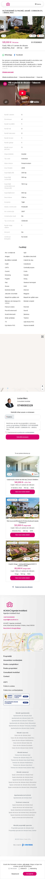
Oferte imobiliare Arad (9, 77)
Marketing (33, 868)
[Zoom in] (42, 386)
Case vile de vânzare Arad (22, 735)
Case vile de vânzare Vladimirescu (22, 740)
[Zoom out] (42, 389)
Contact (6, 676)
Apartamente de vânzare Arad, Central (22, 728)
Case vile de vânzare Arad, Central (22, 748)
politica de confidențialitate (26, 432)
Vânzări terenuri (22, 752)
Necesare (13, 868)
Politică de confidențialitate (13, 690)
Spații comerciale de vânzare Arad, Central (23, 785)
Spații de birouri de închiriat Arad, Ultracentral (22, 812)
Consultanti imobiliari (11, 672)
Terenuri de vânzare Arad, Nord (22, 765)
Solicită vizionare (22, 437)
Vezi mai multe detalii (22, 492)
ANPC (5, 682)
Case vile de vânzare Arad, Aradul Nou (22, 738)
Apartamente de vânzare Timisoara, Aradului (22, 725)
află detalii (26, 864)
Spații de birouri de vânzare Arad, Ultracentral (22, 782)
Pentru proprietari (10, 668)
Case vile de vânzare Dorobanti (22, 745)
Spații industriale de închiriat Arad (22, 805)
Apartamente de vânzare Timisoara (22, 720)
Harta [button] (41, 36)
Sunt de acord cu (21, 432)
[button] (2, 26)
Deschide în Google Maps (12, 628)
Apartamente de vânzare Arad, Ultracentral (22, 723)
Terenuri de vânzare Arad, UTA (22, 757)
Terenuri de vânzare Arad (22, 755)
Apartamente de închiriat (22, 795)
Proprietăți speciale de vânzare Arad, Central (22, 830)
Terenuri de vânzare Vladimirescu (22, 762)
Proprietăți (7, 656)
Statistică (23, 868)
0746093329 (25, 405)
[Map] (22, 363)
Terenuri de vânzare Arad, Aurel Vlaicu (22, 760)
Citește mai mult (8, 72)
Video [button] (33, 36)
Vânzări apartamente (22, 713)
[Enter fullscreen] (42, 336)
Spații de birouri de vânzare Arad (23, 780)
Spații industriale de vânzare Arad (22, 777)
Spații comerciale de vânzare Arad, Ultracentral (22, 787)
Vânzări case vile (22, 733)
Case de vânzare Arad (26, 77)
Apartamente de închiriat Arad (23, 798)
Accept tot (29, 874)
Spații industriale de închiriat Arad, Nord (23, 815)
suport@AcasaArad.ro (10, 619)
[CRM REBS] (27, 845)
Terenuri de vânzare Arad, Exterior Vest (22, 767)
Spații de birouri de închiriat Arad (22, 807)
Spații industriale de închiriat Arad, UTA (22, 810)
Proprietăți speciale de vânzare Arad (22, 828)
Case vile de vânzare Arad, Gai (22, 743)
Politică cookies (9, 686)
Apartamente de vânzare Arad (22, 715)
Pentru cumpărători (10, 664)
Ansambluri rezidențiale (12, 660)
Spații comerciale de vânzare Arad (22, 775)
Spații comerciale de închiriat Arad (22, 817)
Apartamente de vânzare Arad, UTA (22, 718)
